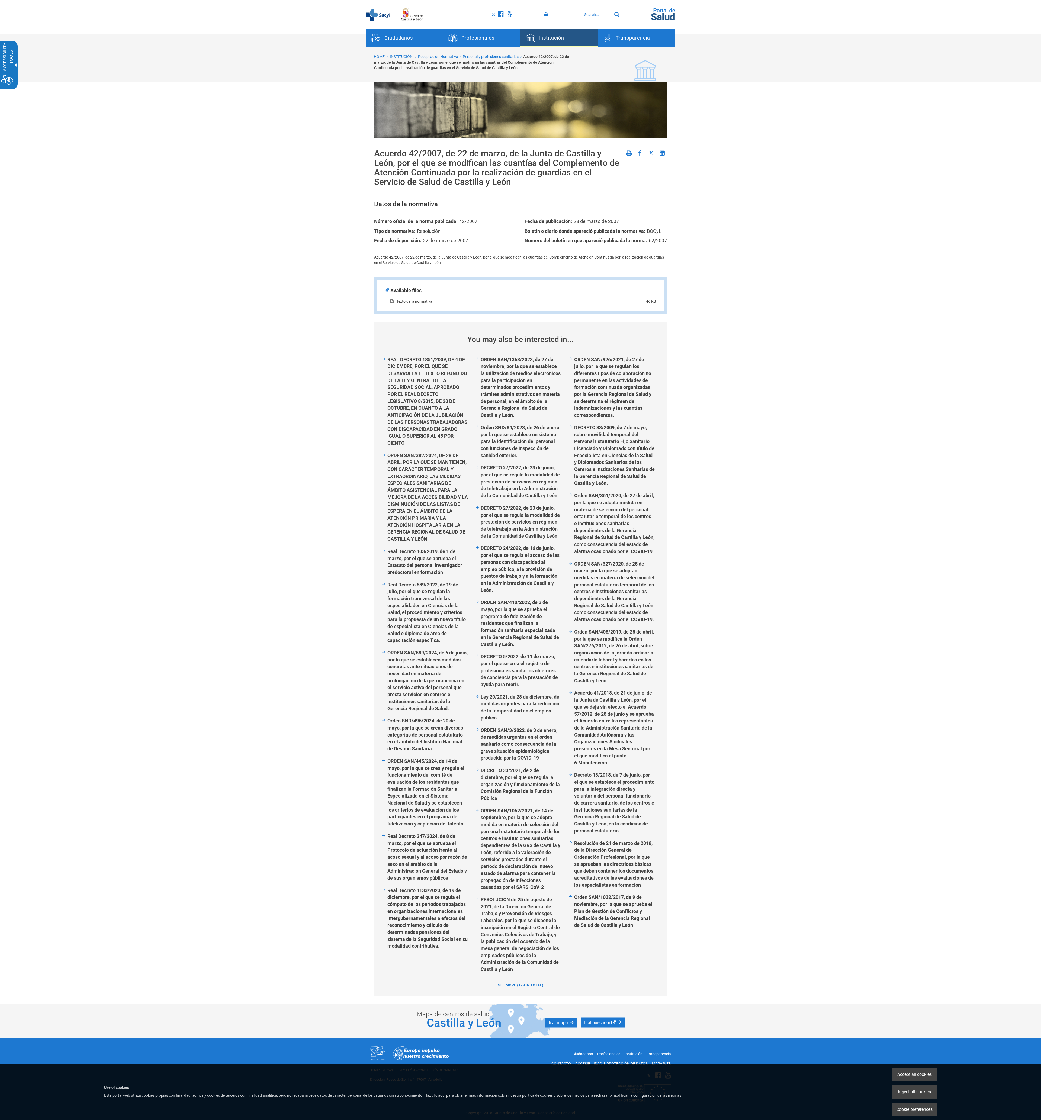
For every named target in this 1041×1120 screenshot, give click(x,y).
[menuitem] (404, 38)
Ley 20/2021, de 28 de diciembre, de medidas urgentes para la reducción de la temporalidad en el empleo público (520, 707)
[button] (561, 1022)
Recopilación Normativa (438, 56)
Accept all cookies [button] (914, 1074)
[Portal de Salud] (663, 14)
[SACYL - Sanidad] (378, 14)
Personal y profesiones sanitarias (491, 56)
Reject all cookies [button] (914, 1091)
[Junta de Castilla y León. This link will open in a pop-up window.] (412, 14)
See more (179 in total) (520, 985)
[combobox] (596, 14)
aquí (441, 1095)
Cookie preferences (914, 1109)
